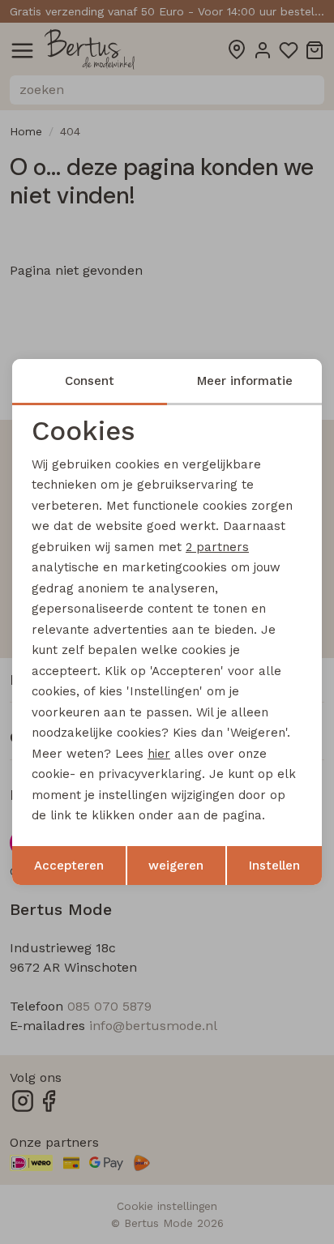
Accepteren (69, 865)
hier (159, 753)
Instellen (274, 865)
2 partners (217, 547)
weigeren (175, 865)
